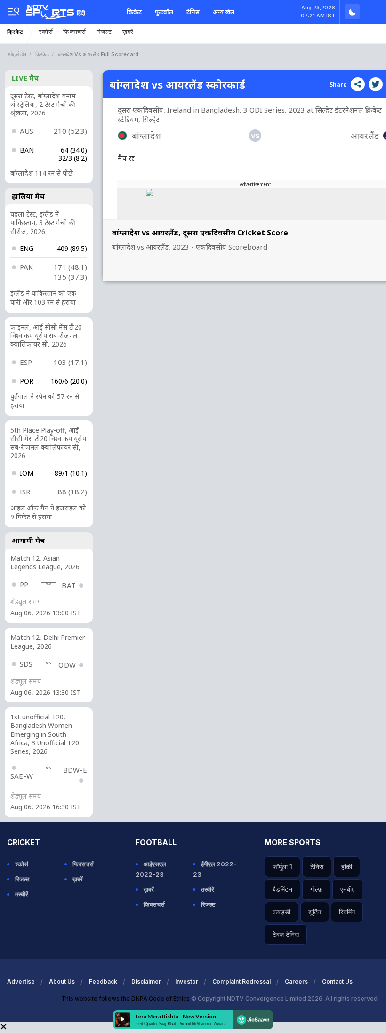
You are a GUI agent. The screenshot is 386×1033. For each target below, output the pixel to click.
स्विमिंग (347, 912)
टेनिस (193, 12)
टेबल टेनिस (286, 934)
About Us (62, 981)
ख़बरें (128, 31)
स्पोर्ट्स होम (16, 54)
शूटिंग (314, 912)
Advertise (21, 981)
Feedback (103, 981)
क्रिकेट (134, 12)
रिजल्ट (104, 31)
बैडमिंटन (282, 889)
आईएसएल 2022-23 (151, 869)
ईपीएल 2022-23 (214, 869)
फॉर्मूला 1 (282, 867)
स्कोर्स (46, 31)
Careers (296, 981)
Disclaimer (146, 981)
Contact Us (337, 981)
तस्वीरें (21, 894)
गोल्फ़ (316, 889)
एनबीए (347, 889)
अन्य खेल (223, 12)
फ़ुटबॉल (164, 12)
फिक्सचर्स (74, 31)
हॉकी (346, 867)
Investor (186, 981)
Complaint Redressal (241, 981)
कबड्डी (281, 912)
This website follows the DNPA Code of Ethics (126, 998)
